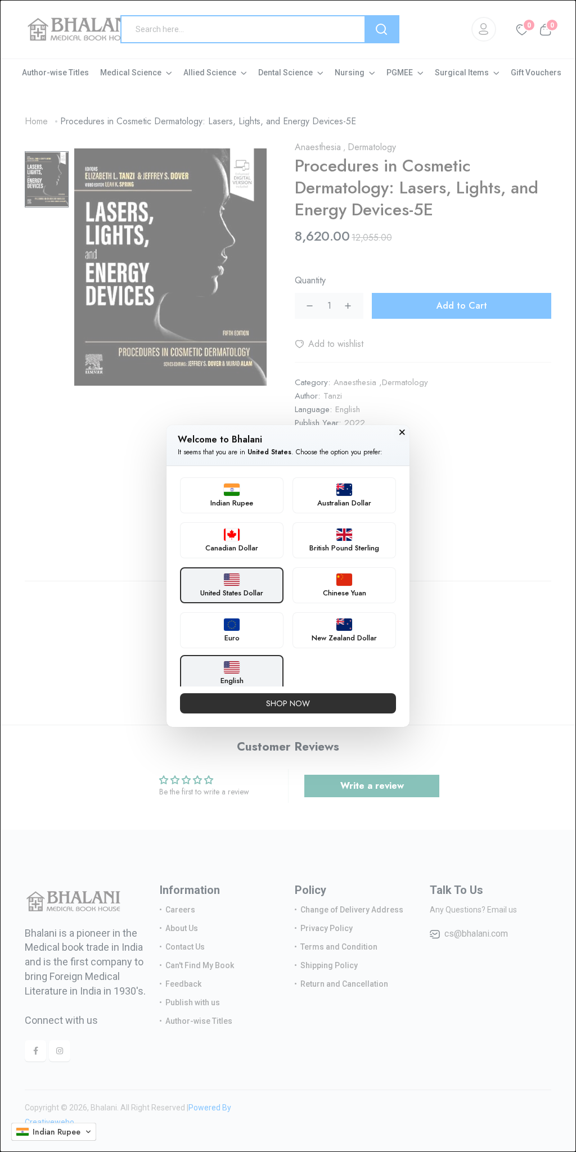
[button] (53, 1132)
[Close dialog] (402, 432)
